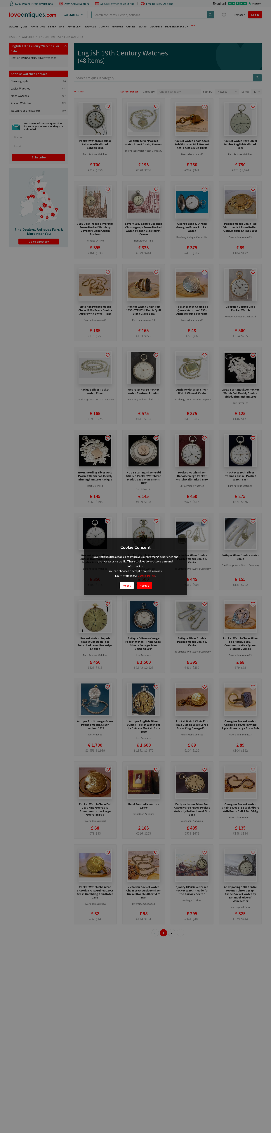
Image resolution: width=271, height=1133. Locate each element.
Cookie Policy (146, 575)
